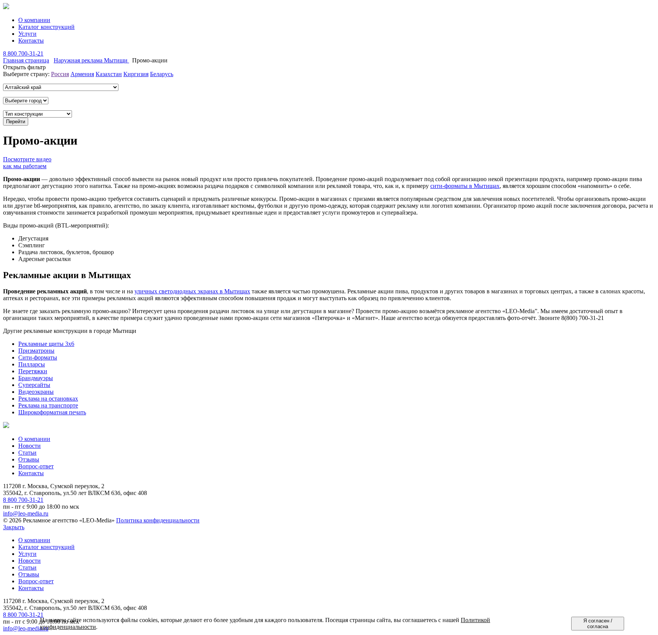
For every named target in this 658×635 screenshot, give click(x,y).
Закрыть (13, 527)
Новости (29, 445)
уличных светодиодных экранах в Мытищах (192, 291)
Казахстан (109, 74)
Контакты (31, 40)
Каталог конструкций (46, 27)
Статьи (27, 452)
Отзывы (28, 459)
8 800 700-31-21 (23, 53)
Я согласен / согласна (597, 623)
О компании (34, 20)
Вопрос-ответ (36, 466)
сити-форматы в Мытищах (465, 186)
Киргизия (136, 74)
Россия (60, 74)
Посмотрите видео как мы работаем (27, 162)
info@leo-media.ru (25, 513)
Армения (82, 74)
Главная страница (26, 60)
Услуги (27, 33)
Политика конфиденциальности (158, 520)
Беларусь (161, 74)
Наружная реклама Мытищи (91, 60)
